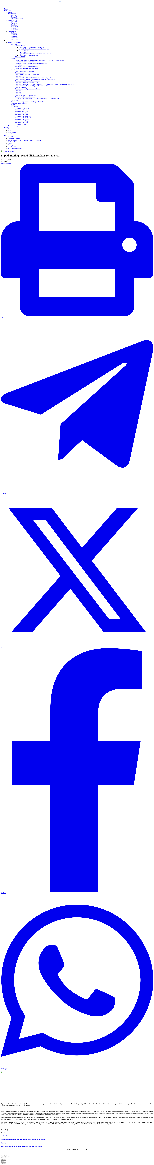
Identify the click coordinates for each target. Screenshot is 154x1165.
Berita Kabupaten (6, 163)
